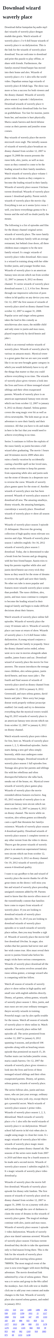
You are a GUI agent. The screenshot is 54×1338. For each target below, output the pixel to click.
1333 (45, 1317)
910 (36, 1331)
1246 (22, 1317)
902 (20, 1331)
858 (35, 1321)
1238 (28, 1335)
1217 (45, 1313)
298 (22, 1324)
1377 (7, 1324)
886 (20, 1321)
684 (31, 1328)
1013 (15, 1324)
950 (38, 1328)
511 (42, 1321)
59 (45, 1328)
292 (45, 1310)
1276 (7, 1328)
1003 (44, 1331)
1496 (38, 1310)
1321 (15, 1328)
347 (30, 1317)
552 (14, 1317)
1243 (28, 1331)
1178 (45, 1324)
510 (14, 1310)
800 (30, 1324)
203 (13, 1321)
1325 (14, 1313)
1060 (7, 1317)
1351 (7, 1310)
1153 (20, 1335)
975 (6, 1335)
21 (38, 1313)
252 (37, 1324)
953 (6, 1331)
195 (37, 1317)
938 (6, 1313)
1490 (30, 1310)
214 (21, 1310)
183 (6, 1321)
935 (28, 1321)
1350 (22, 1313)
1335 (23, 1328)
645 (13, 1331)
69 (13, 1335)
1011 (30, 1313)
